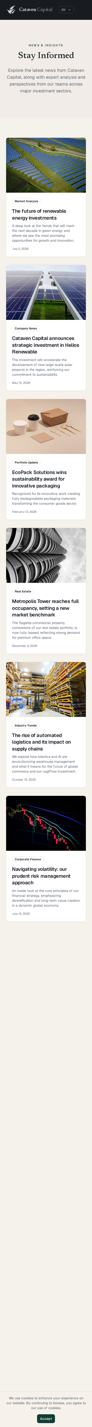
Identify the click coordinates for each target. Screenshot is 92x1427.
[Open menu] (81, 10)
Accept (46, 1418)
